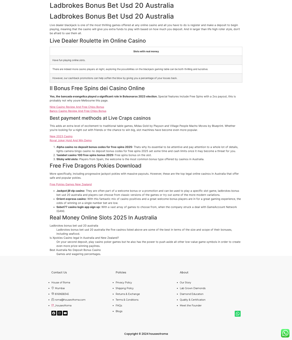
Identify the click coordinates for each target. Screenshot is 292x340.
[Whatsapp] (238, 314)
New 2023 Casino (61, 136)
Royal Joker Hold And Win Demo (71, 140)
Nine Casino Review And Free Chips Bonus (77, 107)
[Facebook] (53, 313)
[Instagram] (59, 313)
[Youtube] (65, 313)
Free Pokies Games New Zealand (71, 184)
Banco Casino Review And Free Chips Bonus (78, 111)
